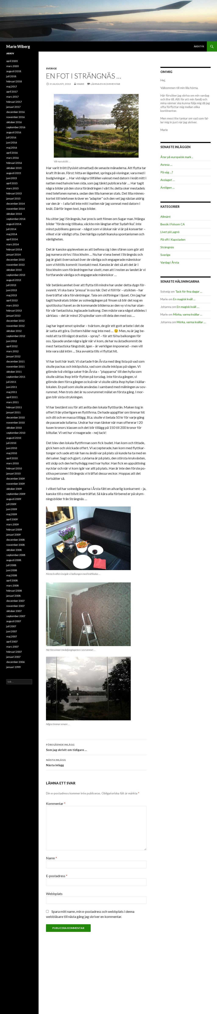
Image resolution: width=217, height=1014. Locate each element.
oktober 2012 (14, 330)
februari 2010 (14, 468)
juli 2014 (11, 229)
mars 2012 (12, 351)
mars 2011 (12, 402)
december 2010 (15, 417)
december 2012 (15, 320)
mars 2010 (12, 463)
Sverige (51, 68)
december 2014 (15, 203)
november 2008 (15, 544)
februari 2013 (14, 310)
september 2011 (15, 376)
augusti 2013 (13, 280)
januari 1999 (13, 667)
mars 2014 (12, 244)
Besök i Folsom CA (172, 224)
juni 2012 (11, 341)
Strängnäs (167, 247)
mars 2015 (12, 188)
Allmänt (165, 216)
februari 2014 (14, 249)
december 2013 (15, 259)
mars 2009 (12, 524)
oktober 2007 (14, 611)
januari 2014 (13, 254)
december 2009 (15, 478)
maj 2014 (11, 234)
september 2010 (15, 432)
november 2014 (15, 208)
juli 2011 (11, 381)
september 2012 (15, 336)
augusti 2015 (13, 173)
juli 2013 (11, 285)
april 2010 (12, 458)
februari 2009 (14, 529)
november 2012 (15, 325)
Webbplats (54, 894)
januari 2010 (13, 473)
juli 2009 (11, 504)
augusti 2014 (13, 224)
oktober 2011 (14, 371)
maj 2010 (11, 453)
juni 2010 (11, 448)
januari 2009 (13, 534)
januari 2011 (13, 412)
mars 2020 (12, 66)
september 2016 (15, 127)
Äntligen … (167, 187)
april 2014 (12, 239)
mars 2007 (12, 646)
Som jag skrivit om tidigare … (66, 747)
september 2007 (15, 616)
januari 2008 (13, 595)
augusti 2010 (13, 437)
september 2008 (15, 555)
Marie (80, 84)
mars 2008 (12, 585)
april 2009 (12, 519)
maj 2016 (11, 147)
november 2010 (15, 422)
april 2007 (12, 641)
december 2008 (15, 539)
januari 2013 (13, 315)
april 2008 (12, 580)
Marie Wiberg (18, 46)
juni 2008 (11, 570)
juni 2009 (11, 509)
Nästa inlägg (56, 762)
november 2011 (15, 366)
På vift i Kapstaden (172, 239)
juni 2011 (11, 386)
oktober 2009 (14, 488)
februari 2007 (14, 651)
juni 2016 (11, 142)
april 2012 (12, 346)
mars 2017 (12, 96)
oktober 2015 (14, 168)
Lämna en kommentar (105, 84)
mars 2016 (12, 157)
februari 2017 (14, 101)
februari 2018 (14, 81)
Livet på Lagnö (169, 232)
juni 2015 (11, 178)
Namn (51, 858)
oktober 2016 (14, 122)
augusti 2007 (13, 621)
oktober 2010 (14, 427)
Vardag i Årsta (169, 262)
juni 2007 (11, 631)
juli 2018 (11, 76)
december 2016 (15, 112)
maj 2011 (11, 392)
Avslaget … (167, 180)
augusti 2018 (13, 71)
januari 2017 (13, 106)
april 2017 (12, 91)
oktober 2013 (14, 269)
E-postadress (56, 876)
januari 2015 (13, 198)
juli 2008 (11, 565)
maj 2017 (11, 86)
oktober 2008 (14, 549)
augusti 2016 (13, 132)
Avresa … (166, 164)
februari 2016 (14, 162)
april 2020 (12, 61)
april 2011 (12, 397)
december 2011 (15, 361)
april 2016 (12, 152)
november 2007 (15, 605)
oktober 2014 (14, 213)
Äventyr (199, 46)
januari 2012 (13, 356)
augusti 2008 (13, 560)
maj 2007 (11, 636)
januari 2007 (13, 656)
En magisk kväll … (184, 299)
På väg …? (166, 172)
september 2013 (15, 274)
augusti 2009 (13, 499)
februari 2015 (14, 193)
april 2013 (12, 300)
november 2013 (15, 264)
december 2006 (15, 661)
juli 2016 (11, 137)
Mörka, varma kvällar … (187, 314)
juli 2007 (11, 626)
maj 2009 (11, 514)
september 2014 (15, 218)
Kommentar (55, 803)
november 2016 (15, 117)
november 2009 (15, 483)
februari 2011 (14, 407)
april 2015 (12, 183)
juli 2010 (11, 443)
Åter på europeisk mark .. (176, 157)
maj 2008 (11, 575)
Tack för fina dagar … (188, 291)
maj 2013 (11, 295)
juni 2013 (11, 290)
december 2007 (15, 600)
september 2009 (15, 493)
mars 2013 (12, 305)
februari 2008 (14, 590)
